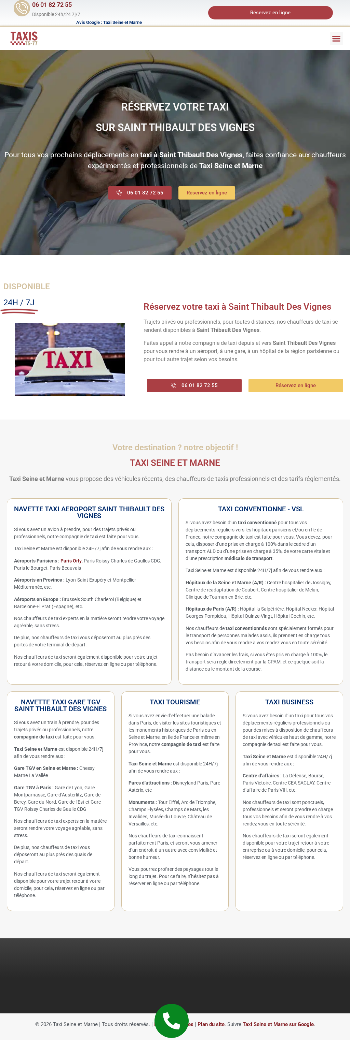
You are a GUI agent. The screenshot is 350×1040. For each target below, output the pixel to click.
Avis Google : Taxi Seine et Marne (109, 22)
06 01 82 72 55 (52, 4)
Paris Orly (71, 560)
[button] (336, 38)
